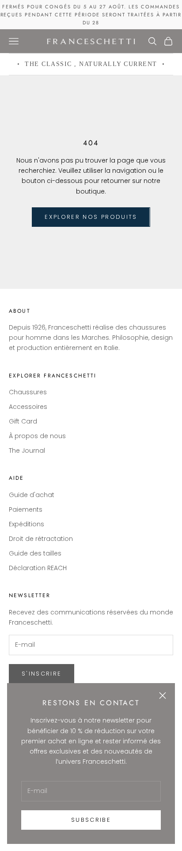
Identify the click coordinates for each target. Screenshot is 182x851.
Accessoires (28, 406)
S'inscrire (41, 673)
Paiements (25, 509)
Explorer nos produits (91, 217)
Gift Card (23, 421)
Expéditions (26, 524)
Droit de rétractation (41, 538)
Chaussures (28, 392)
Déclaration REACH (38, 567)
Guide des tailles (35, 553)
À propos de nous (37, 435)
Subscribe (91, 820)
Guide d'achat (31, 494)
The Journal (27, 450)
